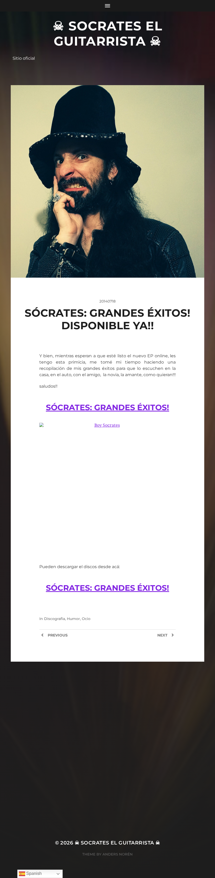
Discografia (54, 618)
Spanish (33, 873)
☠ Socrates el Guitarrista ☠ (107, 33)
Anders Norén (118, 854)
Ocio (86, 618)
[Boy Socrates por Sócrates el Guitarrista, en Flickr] (107, 488)
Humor (73, 618)
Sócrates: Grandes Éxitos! (107, 407)
